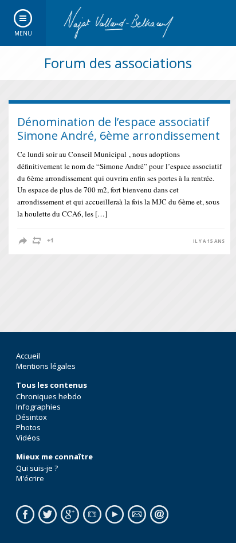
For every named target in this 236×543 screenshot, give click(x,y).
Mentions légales (46, 366)
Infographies (38, 407)
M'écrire (30, 478)
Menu (23, 33)
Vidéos (28, 437)
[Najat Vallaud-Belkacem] (118, 23)
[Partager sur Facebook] (23, 240)
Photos (28, 427)
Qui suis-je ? (37, 468)
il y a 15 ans (209, 241)
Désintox (31, 417)
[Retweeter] (36, 240)
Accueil (28, 356)
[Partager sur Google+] (50, 240)
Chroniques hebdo (48, 396)
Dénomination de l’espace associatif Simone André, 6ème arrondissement (118, 128)
